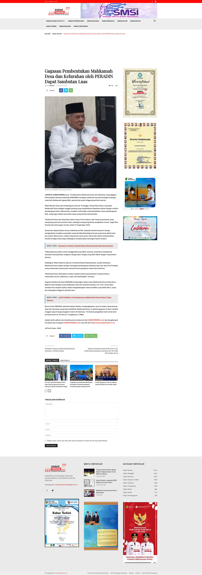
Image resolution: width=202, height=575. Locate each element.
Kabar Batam (122, 21)
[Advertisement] (101, 52)
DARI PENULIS (65, 360)
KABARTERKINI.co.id (96, 320)
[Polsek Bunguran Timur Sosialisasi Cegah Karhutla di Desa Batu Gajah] (106, 373)
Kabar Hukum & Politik (54, 21)
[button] (154, 21)
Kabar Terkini (51, 26)
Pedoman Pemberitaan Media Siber (98, 573)
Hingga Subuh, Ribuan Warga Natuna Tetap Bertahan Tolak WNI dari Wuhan (106, 472)
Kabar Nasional (93, 21)
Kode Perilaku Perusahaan (149, 573)
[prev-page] (46, 390)
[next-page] (49, 390)
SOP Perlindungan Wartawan (118, 573)
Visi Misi (137, 573)
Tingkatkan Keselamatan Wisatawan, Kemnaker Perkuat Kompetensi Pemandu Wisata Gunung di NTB (81, 384)
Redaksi (51, 85)
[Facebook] (152, 1)
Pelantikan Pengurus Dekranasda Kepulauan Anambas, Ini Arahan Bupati (60, 350)
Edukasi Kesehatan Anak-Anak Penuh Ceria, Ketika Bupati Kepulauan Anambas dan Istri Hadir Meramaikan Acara (101, 351)
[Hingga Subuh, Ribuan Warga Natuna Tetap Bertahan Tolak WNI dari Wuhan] (89, 472)
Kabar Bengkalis (108, 21)
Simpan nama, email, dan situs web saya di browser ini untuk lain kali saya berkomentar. (77, 441)
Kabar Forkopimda (81, 26)
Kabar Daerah (57, 34)
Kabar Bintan (135, 21)
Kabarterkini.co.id (61, 573)
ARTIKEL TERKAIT (52, 360)
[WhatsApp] (71, 90)
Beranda (47, 34)
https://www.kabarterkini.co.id (102, 323)
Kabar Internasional (76, 21)
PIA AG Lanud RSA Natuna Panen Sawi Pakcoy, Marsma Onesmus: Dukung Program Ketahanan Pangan (56, 384)
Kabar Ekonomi (65, 26)
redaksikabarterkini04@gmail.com (66, 485)
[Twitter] (155, 1)
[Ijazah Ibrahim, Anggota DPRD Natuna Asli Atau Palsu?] (89, 483)
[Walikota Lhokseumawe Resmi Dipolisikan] (89, 493)
